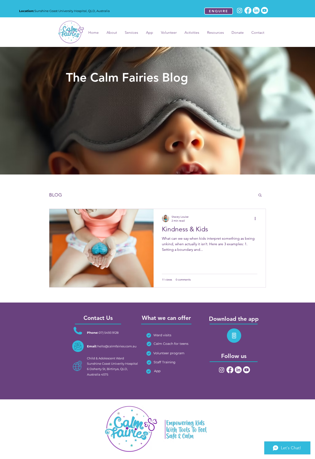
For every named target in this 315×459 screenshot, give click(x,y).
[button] (260, 195)
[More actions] (256, 218)
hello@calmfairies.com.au (117, 346)
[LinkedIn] (256, 10)
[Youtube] (264, 10)
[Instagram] (239, 10)
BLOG (55, 195)
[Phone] (234, 335)
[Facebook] (247, 10)
